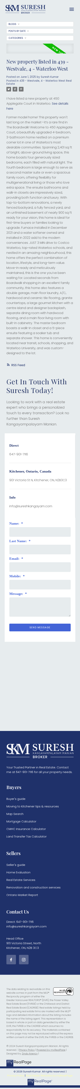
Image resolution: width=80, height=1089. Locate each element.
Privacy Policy (27, 1050)
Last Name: (18, 541)
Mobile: (15, 576)
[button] (11, 959)
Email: (14, 559)
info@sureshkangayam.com (30, 506)
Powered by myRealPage (51, 1050)
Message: (16, 594)
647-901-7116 (18, 454)
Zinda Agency (30, 1053)
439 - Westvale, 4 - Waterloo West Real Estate (39, 82)
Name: (14, 523)
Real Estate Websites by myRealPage (49, 1075)
